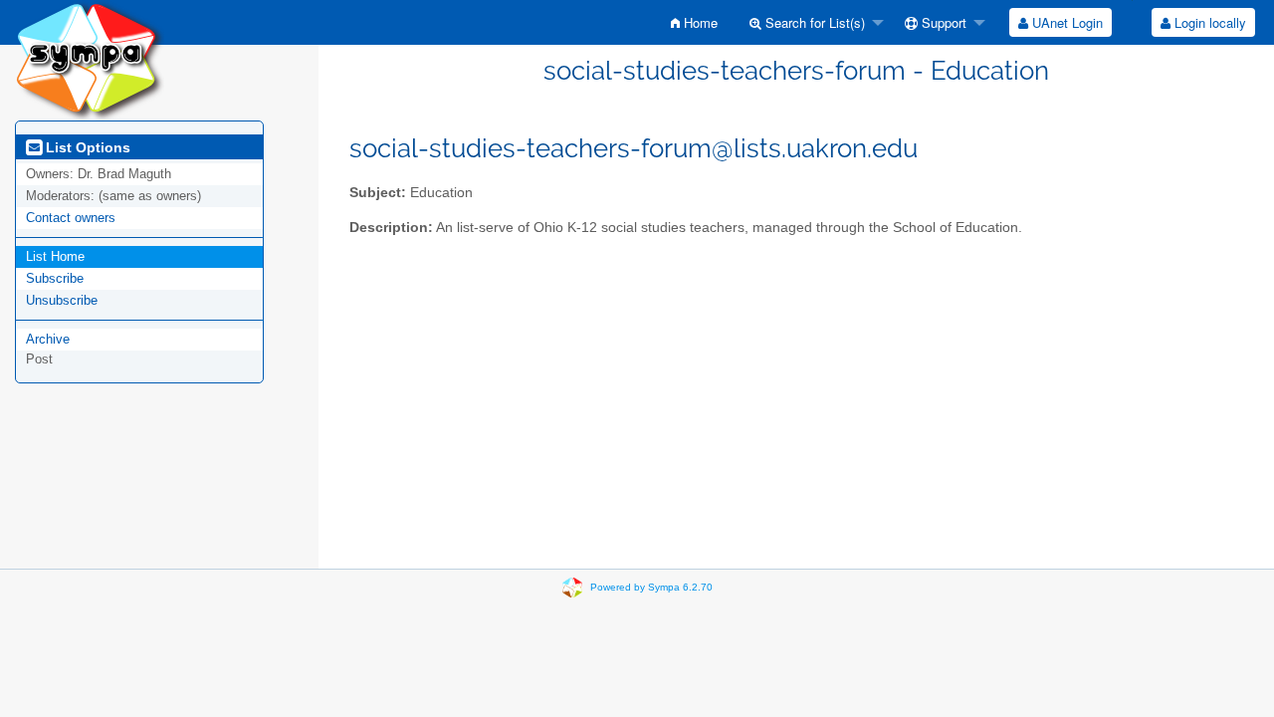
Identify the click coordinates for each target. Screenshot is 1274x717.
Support (942, 22)
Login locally (1208, 22)
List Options (86, 147)
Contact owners (70, 217)
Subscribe (55, 278)
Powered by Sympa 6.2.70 (651, 587)
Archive (48, 339)
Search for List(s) (813, 22)
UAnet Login (1065, 22)
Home (699, 22)
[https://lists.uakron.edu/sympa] (89, 59)
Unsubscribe (62, 300)
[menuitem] (694, 22)
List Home (55, 256)
